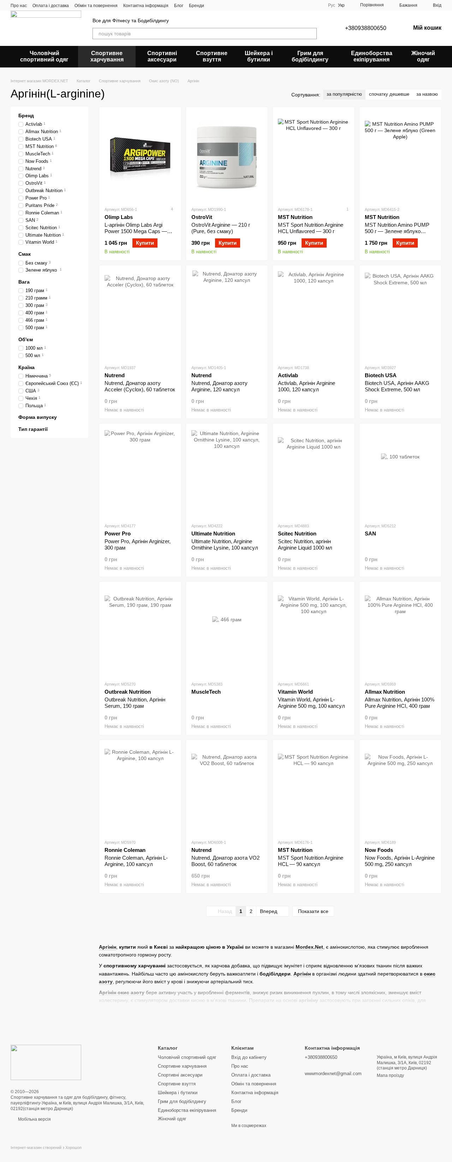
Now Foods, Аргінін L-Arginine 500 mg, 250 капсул (400, 861)
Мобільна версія (34, 1119)
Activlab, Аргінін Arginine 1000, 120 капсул (306, 386)
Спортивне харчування (107, 56)
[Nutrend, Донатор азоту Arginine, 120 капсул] (227, 315)
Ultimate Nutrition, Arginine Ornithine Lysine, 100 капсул (224, 544)
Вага (24, 282)
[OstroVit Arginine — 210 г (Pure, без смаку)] (227, 156)
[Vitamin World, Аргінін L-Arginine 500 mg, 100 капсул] (313, 631)
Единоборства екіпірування (371, 56)
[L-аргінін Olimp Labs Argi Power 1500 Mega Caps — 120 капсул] (140, 156)
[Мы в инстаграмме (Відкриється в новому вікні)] (222, 5)
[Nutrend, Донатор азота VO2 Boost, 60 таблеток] (227, 789)
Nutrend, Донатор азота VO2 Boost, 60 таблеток (225, 861)
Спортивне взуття (211, 56)
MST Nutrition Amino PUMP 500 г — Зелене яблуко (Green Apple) (397, 231)
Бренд (26, 115)
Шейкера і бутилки (259, 56)
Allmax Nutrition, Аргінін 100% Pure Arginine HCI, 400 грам (399, 702)
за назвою (427, 94)
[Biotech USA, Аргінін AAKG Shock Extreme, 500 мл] (400, 315)
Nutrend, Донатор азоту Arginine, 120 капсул (219, 386)
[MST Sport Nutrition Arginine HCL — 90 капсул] (313, 789)
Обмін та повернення (96, 5)
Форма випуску (37, 417)
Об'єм (25, 339)
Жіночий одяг (423, 56)
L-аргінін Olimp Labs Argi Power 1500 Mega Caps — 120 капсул (136, 231)
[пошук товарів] (311, 33)
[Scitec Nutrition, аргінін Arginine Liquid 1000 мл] (313, 473)
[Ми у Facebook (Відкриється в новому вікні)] (214, 5)
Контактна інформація (145, 5)
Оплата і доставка (50, 5)
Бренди (196, 5)
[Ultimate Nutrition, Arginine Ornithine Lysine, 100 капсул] (227, 473)
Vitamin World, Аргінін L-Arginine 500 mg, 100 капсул (311, 702)
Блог (178, 5)
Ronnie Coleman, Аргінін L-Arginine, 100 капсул (136, 861)
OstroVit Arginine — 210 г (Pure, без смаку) (220, 228)
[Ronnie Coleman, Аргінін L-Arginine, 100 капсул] (140, 789)
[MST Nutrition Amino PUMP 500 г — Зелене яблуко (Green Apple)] (400, 156)
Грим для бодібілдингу (310, 56)
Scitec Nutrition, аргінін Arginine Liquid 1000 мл (305, 544)
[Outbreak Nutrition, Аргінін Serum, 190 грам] (140, 631)
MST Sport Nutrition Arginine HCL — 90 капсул (310, 861)
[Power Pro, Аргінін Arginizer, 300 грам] (140, 473)
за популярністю (344, 94)
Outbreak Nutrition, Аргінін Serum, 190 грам (135, 702)
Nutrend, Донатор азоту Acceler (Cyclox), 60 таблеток (140, 386)
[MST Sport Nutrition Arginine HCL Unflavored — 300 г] (313, 156)
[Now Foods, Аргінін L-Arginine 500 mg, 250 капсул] (400, 789)
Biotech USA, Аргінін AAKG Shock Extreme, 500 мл (397, 386)
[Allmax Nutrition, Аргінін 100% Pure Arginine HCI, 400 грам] (400, 631)
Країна (26, 367)
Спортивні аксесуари (162, 56)
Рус (331, 5)
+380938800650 (365, 28)
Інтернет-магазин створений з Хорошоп (46, 1147)
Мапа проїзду (390, 1075)
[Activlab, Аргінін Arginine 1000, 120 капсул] (313, 315)
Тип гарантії (33, 429)
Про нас (19, 5)
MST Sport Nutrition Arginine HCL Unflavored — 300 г (310, 228)
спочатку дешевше (389, 94)
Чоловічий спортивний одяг (44, 56)
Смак (24, 254)
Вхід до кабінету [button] (249, 1057)
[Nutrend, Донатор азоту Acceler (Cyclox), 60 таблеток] (140, 315)
